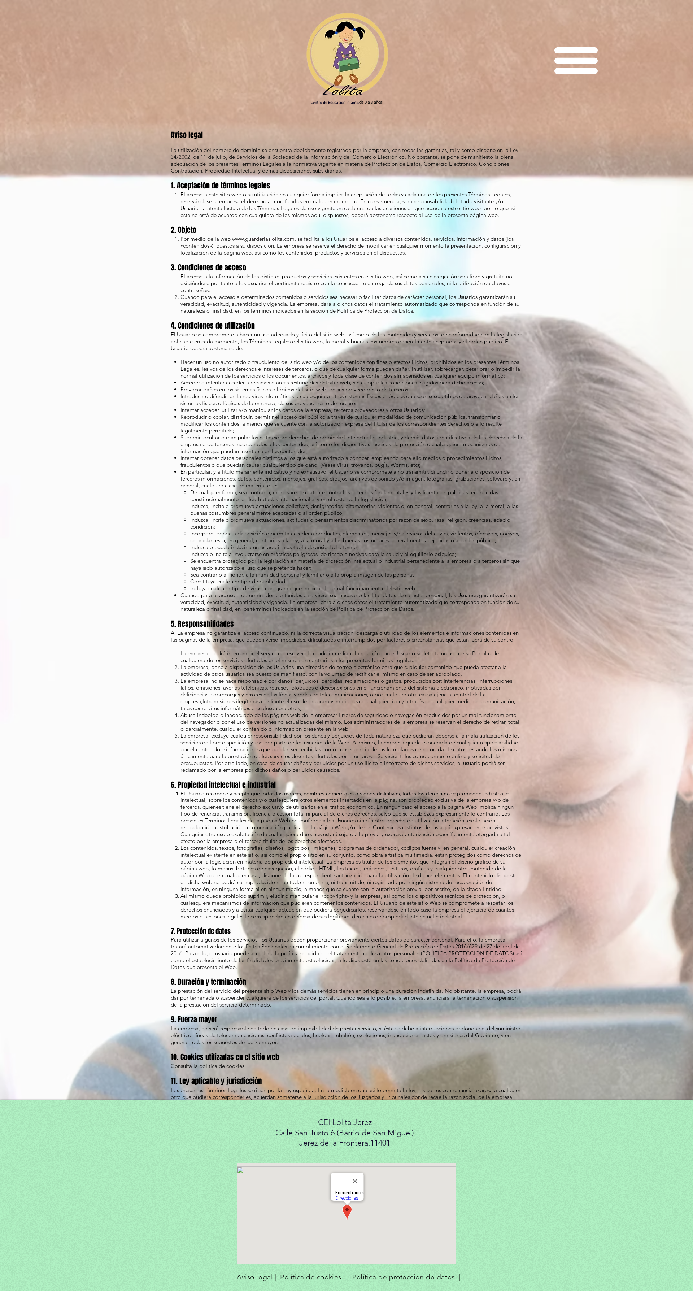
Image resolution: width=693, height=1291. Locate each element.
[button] (576, 60)
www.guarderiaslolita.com (263, 238)
